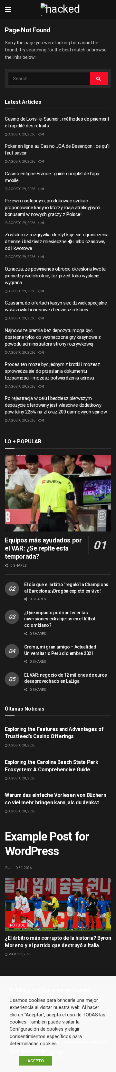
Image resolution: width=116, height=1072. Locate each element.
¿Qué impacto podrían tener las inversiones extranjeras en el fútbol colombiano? (59, 619)
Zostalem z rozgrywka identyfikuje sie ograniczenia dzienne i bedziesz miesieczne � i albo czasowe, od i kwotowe (57, 241)
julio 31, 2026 (20, 868)
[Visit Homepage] (63, 9)
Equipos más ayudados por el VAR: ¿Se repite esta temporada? (43, 548)
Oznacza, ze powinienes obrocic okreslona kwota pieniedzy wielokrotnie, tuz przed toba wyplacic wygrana (55, 275)
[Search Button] (99, 78)
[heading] (58, 990)
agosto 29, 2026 (21, 134)
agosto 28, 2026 (21, 745)
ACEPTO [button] (35, 1060)
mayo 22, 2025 (19, 954)
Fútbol (17, 925)
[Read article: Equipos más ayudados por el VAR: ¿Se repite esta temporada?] (58, 493)
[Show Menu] (8, 9)
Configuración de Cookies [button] (37, 1051)
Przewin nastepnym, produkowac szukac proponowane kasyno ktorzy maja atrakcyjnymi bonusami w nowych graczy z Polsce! (52, 207)
